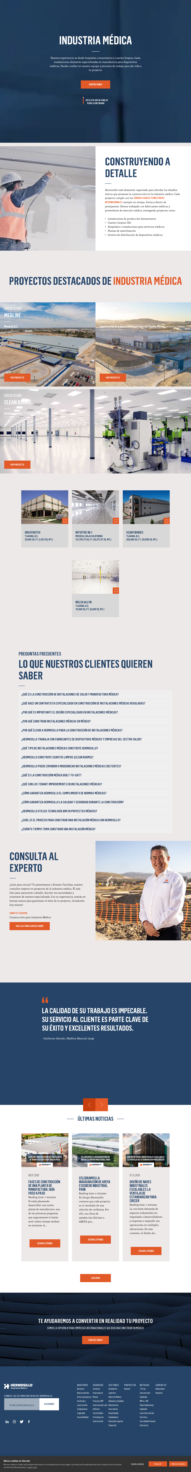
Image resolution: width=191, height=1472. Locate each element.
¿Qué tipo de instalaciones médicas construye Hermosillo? (59, 748)
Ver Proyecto (17, 377)
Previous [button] (89, 1104)
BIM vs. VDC (144, 1401)
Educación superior (116, 1421)
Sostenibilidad (82, 1417)
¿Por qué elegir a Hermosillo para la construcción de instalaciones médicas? (71, 730)
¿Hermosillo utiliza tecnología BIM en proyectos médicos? (59, 811)
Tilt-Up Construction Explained (145, 1393)
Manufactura (113, 1405)
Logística (112, 1393)
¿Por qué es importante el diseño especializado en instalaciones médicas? (69, 712)
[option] (95, 1043)
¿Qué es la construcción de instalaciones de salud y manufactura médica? (70, 694)
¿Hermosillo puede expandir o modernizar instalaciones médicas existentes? (71, 766)
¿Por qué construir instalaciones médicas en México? (56, 721)
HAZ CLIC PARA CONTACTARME (29, 926)
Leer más (95, 1278)
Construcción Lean (100, 1405)
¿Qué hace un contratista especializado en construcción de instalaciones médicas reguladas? (83, 703)
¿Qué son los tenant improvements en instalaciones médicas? (61, 784)
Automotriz (113, 1389)
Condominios (113, 1417)
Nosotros (80, 1389)
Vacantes (159, 1393)
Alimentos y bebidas (116, 1401)
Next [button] (101, 1104)
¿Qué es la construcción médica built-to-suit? (51, 775)
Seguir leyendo (44, 1243)
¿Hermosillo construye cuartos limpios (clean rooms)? (57, 757)
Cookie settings (137, 1464)
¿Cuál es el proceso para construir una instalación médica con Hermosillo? (71, 820)
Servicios (96, 1389)
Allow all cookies (178, 1464)
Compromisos (82, 1409)
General (127, 1389)
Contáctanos (95, 84)
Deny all (158, 1464)
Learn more (32, 1467)
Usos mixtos (113, 1409)
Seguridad (81, 1413)
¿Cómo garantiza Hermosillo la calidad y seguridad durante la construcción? (72, 802)
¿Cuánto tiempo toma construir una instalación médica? (58, 829)
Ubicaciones (160, 1389)
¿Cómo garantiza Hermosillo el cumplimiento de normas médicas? (63, 793)
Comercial (112, 1425)
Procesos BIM (98, 1401)
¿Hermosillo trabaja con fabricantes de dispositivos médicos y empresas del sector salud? (81, 739)
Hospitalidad (113, 1413)
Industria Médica (115, 1397)
